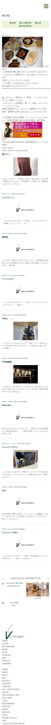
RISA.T (10, 315)
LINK (4, 721)
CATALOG (6, 655)
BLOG (4, 652)
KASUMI (10, 233)
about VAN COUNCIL (11, 689)
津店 (39, 23)
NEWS (5, 649)
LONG (4, 715)
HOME (5, 641)
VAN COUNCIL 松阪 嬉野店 (23, 142)
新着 (14, 23)
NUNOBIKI (10, 150)
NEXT (4, 139)
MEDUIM (6, 712)
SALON (5, 644)
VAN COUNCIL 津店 (13, 586)
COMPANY (6, 664)
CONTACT (6, 683)
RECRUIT (6, 661)
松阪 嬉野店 (27, 26)
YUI (9, 194)
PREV (4, 145)
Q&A (4, 658)
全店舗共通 (26, 23)
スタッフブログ (41, 142)
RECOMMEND (8, 646)
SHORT (5, 709)
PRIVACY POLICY (10, 718)
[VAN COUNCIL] (15, 638)
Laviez (13, 605)
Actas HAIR (37, 598)
